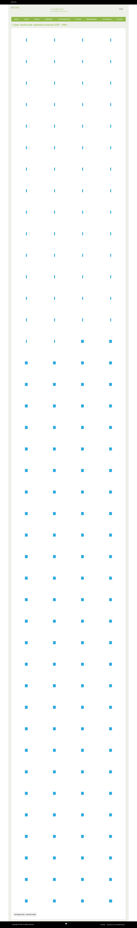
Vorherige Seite (19, 914)
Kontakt (120, 19)
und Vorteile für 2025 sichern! (59, 11)
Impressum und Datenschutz (116, 924)
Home (16, 19)
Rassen (37, 19)
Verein (26, 19)
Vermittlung (106, 19)
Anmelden (13, 2)
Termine (78, 19)
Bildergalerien (92, 19)
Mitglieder (48, 19)
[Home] (15, 8)
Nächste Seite (31, 914)
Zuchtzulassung (64, 19)
